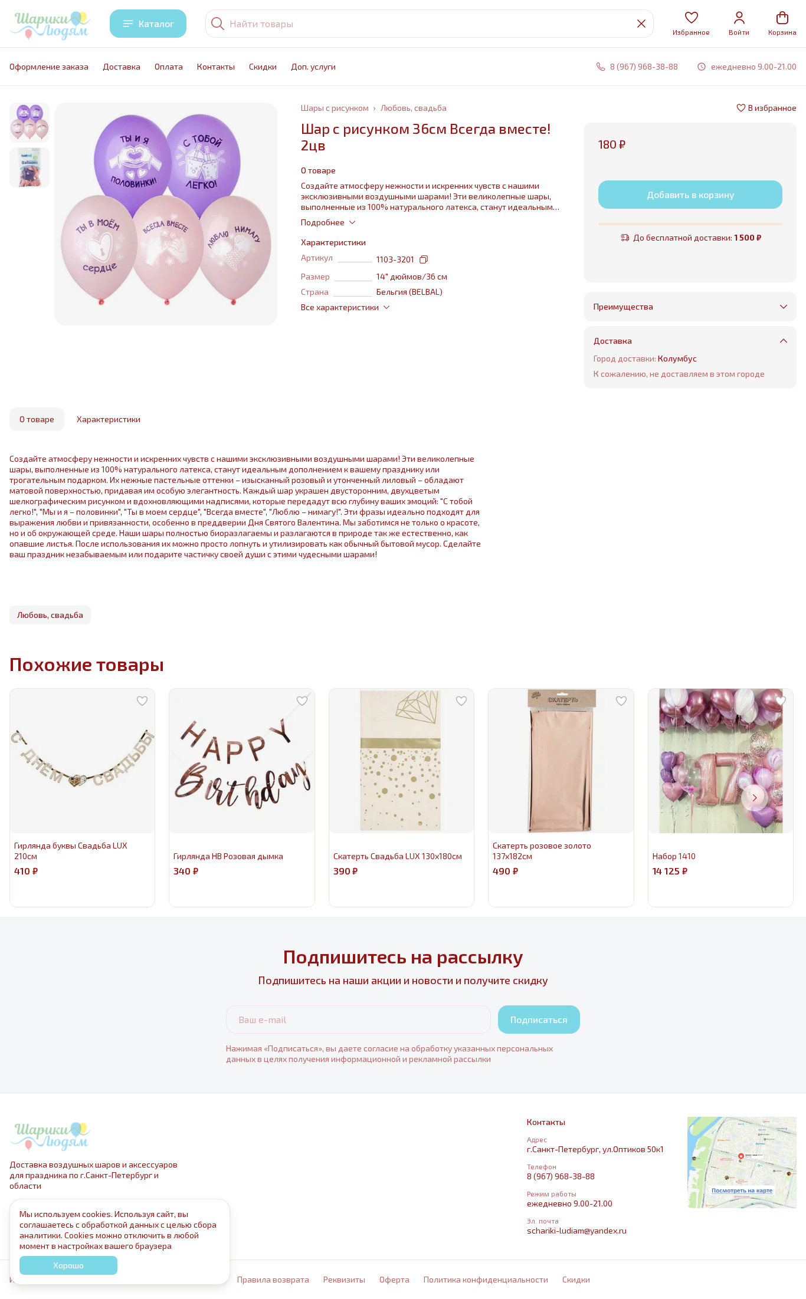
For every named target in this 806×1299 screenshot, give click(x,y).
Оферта (394, 1279)
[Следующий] (754, 797)
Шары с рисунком (335, 108)
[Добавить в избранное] (142, 701)
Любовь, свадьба (414, 108)
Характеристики (108, 419)
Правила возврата (273, 1279)
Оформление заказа (49, 66)
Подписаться (539, 1019)
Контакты (216, 66)
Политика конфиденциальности (486, 1279)
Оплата (169, 66)
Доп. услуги (313, 66)
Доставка (121, 66)
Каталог (156, 23)
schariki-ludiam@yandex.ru (577, 1230)
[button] (691, 24)
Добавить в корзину (691, 194)
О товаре (36, 419)
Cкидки (263, 66)
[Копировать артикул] (424, 259)
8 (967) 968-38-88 (561, 1176)
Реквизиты (344, 1279)
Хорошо (68, 1265)
